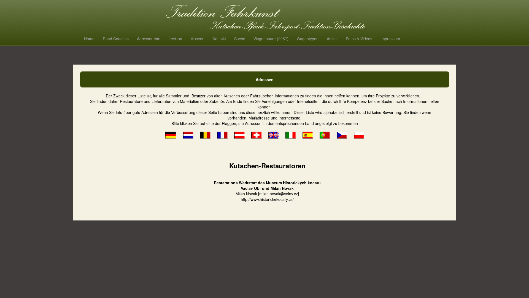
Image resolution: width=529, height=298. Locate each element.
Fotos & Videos (359, 38)
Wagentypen (308, 38)
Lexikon (175, 38)
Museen (197, 38)
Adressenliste (148, 38)
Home (89, 38)
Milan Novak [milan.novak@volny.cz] (267, 193)
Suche (239, 38)
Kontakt (219, 38)
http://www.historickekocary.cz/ (267, 199)
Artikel (332, 38)
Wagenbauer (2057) (270, 38)
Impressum (390, 38)
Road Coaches (116, 38)
